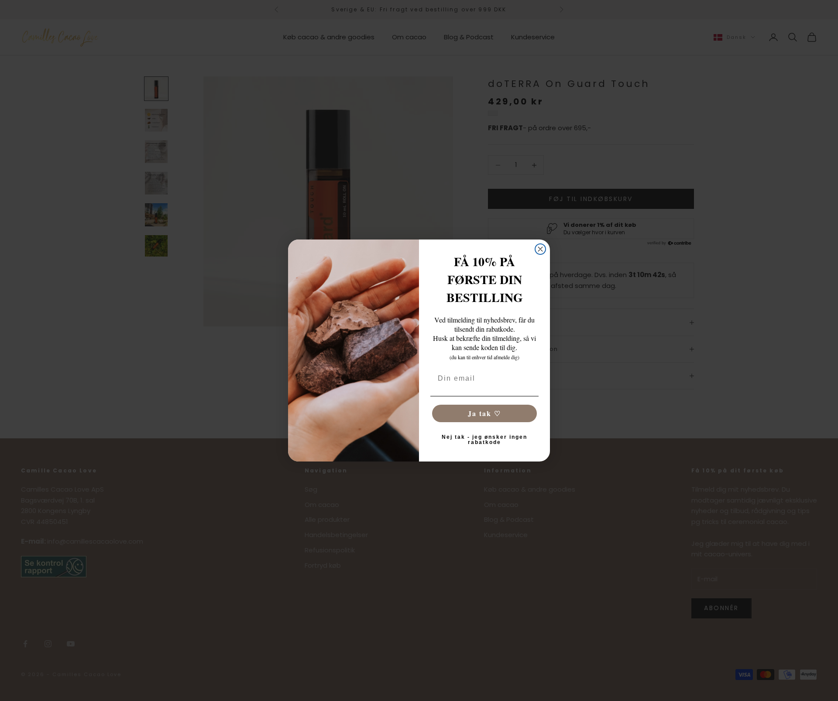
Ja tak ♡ (484, 413)
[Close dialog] (540, 249)
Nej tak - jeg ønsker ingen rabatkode (484, 439)
